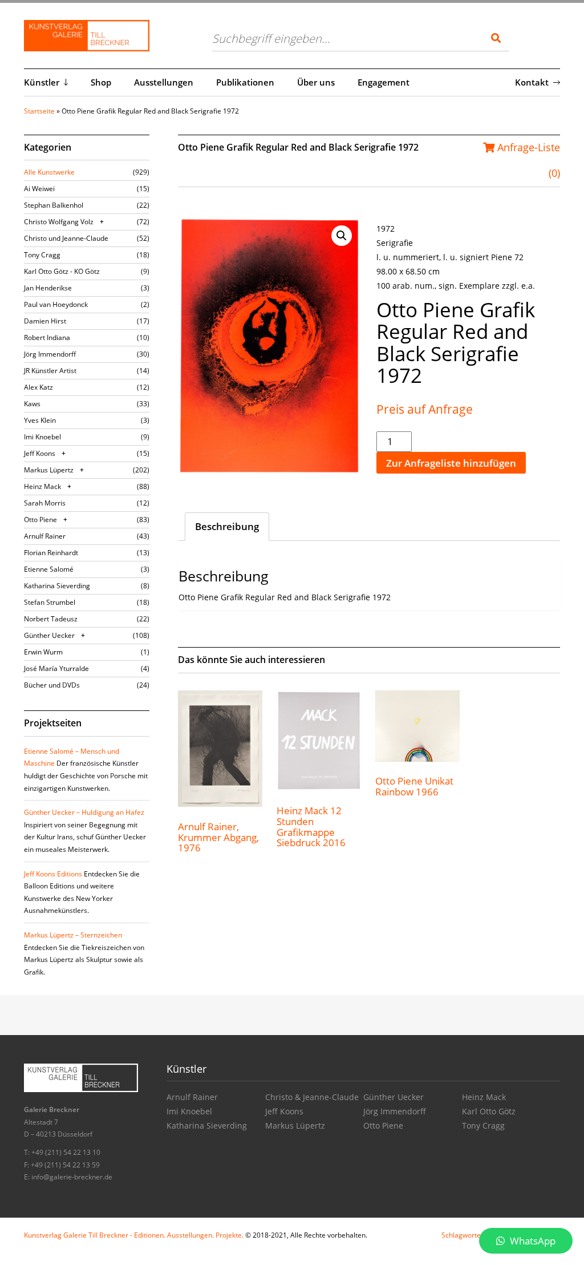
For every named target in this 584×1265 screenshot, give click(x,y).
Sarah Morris (45, 503)
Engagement (383, 82)
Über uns (316, 82)
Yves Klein (40, 420)
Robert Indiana (47, 337)
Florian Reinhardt (51, 552)
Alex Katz (38, 387)
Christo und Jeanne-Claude (66, 238)
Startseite (39, 111)
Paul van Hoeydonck (56, 304)
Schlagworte (461, 1235)
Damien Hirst (45, 321)
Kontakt (532, 82)
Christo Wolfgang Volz (59, 222)
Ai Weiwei (39, 188)
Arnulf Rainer (45, 536)
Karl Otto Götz (489, 1111)
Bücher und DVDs (52, 685)
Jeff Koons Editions (53, 874)
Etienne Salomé (49, 569)
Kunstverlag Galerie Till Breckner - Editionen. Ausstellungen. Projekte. (134, 1235)
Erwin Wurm (43, 652)
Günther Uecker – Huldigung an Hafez (84, 812)
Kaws (32, 404)
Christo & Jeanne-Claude (312, 1097)
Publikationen (245, 82)
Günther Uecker (49, 635)
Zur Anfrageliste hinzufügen (451, 463)
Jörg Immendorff (50, 354)
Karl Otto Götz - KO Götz (62, 271)
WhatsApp (531, 1240)
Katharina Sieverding (57, 586)
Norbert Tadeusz (51, 619)
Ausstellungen (163, 82)
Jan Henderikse (48, 288)
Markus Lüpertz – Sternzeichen (73, 935)
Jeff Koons (39, 453)
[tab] (227, 526)
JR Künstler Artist (50, 370)
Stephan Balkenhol (53, 205)
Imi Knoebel (42, 437)
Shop (101, 82)
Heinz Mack (42, 486)
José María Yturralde (56, 668)
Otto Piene (40, 519)
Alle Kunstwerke (49, 172)
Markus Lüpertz (49, 470)
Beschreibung (227, 526)
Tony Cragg (42, 255)
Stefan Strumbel (49, 602)
